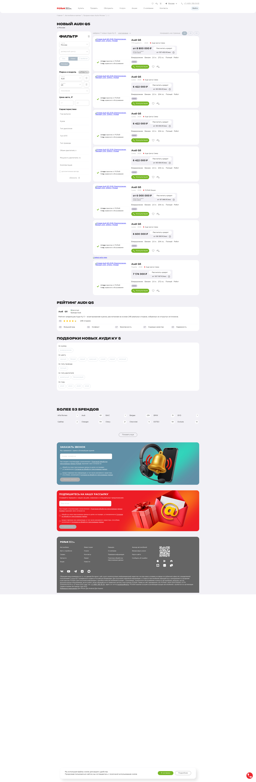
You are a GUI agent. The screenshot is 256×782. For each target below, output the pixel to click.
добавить (83, 72)
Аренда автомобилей (139, 547)
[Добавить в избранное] (153, 66)
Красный (92, 359)
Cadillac (68, 422)
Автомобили (64, 547)
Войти (195, 8)
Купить (81, 8)
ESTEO (164, 422)
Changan (92, 422)
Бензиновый (78, 377)
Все (63, 58)
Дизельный (64, 377)
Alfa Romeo (68, 415)
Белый (73, 359)
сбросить (73, 178)
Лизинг (86, 558)
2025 (79, 386)
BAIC (116, 415)
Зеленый (122, 359)
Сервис (62, 554)
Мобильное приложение (68, 588)
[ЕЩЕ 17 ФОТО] (112, 195)
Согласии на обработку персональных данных (91, 469)
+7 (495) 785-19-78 (98, 584)
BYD (188, 415)
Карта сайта (136, 554)
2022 (70, 386)
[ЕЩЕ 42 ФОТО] (112, 85)
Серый (82, 359)
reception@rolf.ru (123, 584)
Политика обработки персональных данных (115, 559)
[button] (74, 114)
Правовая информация (116, 554)
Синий (102, 359)
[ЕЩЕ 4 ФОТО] (112, 48)
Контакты (164, 8)
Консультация (142, 66)
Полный (63, 368)
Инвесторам (88, 547)
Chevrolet (140, 422)
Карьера (111, 547)
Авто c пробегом (66, 551)
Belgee (140, 415)
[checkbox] (74, 172)
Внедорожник (66, 350)
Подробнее (183, 773)
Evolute (188, 422)
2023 (62, 386)
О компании (148, 8)
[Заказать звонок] (249, 775)
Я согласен (165, 773)
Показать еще (128, 434)
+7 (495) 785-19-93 (191, 3)
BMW (164, 415)
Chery (116, 422)
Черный (63, 359)
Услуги (122, 8)
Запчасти (63, 558)
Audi (92, 415)
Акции (134, 8)
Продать (94, 8)
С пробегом (83, 58)
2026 (87, 386)
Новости (87, 561)
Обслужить (108, 8)
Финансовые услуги (139, 551)
